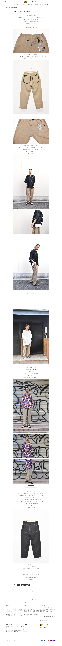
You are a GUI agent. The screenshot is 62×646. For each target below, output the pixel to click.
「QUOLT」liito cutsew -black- (31, 293)
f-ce (21, 584)
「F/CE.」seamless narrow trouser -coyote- (31, 27)
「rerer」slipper (31, 371)
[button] (5, 2)
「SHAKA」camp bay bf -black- (31, 489)
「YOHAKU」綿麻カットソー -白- (31, 367)
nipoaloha (24, 584)
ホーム (7, 7)
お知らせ (24, 629)
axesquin (18, 584)
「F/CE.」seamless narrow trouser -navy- (31, 507)
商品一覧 (24, 626)
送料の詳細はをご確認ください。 (46, 620)
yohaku (29, 584)
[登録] (38, 602)
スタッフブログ (25, 631)
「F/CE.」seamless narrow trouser (13, 7)
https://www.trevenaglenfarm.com (31, 577)
